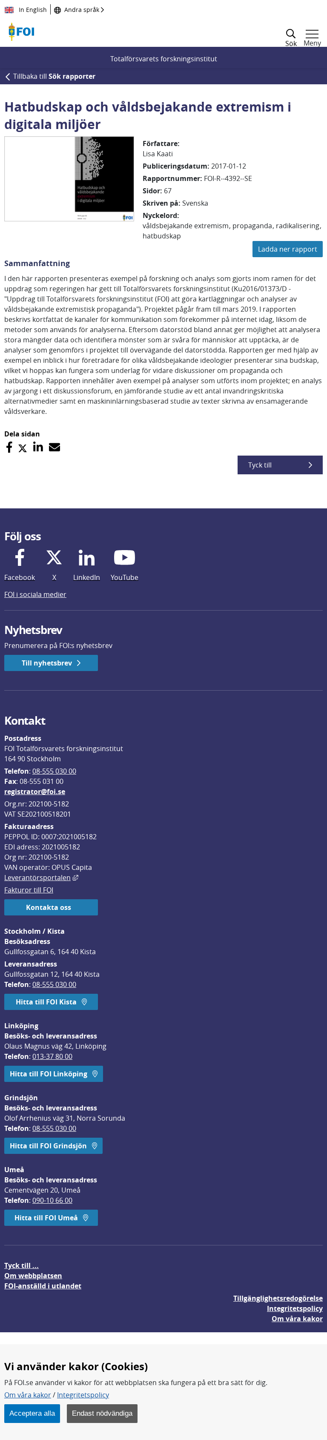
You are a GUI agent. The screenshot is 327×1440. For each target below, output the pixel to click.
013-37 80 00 (52, 1056)
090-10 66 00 (52, 1200)
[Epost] (54, 447)
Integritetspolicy (83, 1395)
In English (32, 10)
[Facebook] (9, 447)
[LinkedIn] (38, 447)
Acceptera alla (32, 1413)
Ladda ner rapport (287, 249)
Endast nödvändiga (102, 1413)
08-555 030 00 (54, 771)
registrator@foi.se (34, 791)
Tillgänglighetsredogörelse (278, 1298)
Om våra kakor (27, 1395)
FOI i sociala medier (35, 594)
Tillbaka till (54, 76)
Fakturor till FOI (28, 890)
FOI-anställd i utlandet (42, 1286)
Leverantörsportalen (41, 877)
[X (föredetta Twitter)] (22, 447)
